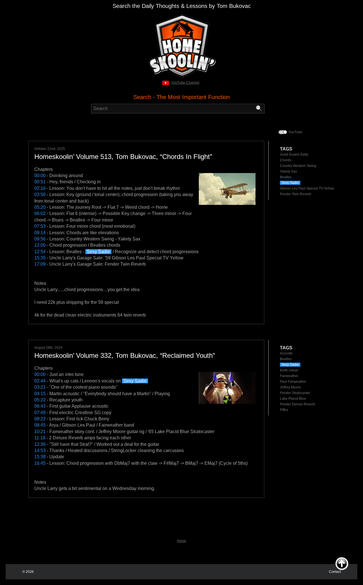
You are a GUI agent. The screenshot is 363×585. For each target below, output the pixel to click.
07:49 (40, 412)
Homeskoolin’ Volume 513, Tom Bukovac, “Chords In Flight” (123, 156)
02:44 (40, 380)
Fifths (284, 410)
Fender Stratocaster (295, 393)
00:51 (40, 181)
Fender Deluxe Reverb (297, 404)
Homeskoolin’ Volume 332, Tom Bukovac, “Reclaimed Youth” (124, 355)
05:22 (40, 399)
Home (181, 541)
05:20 (40, 207)
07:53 (40, 226)
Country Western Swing (298, 166)
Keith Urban (289, 370)
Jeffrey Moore (290, 387)
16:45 (40, 463)
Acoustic (286, 353)
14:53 (40, 450)
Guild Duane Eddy (294, 154)
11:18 (39, 437)
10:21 (40, 431)
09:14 (40, 232)
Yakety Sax (288, 171)
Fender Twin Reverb (295, 194)
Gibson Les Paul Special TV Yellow (307, 188)
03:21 (40, 387)
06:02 (40, 213)
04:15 (40, 393)
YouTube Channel (185, 83)
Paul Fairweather (293, 382)
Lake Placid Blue (293, 399)
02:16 (40, 188)
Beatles (286, 177)
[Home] (181, 15)
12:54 (40, 251)
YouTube (295, 132)
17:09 (40, 264)
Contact (335, 572)
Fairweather (289, 376)
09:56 (40, 238)
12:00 (40, 245)
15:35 (40, 257)
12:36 (40, 444)
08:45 (40, 425)
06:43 (40, 406)
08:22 (40, 418)
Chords (285, 160)
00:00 (40, 175)
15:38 (40, 456)
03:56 (40, 194)
